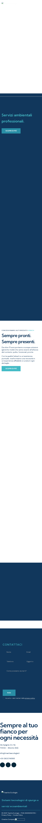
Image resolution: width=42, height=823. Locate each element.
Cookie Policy (18, 815)
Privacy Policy (6, 815)
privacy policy (30, 698)
